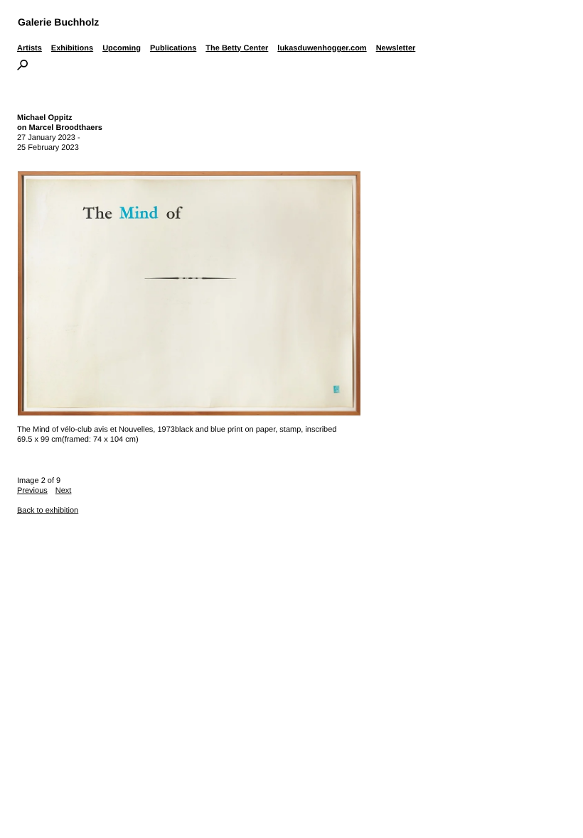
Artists (29, 48)
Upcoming (121, 48)
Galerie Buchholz (58, 22)
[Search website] (22, 67)
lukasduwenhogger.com (321, 48)
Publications (173, 48)
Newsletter (396, 48)
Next (63, 490)
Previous (32, 490)
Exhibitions (72, 48)
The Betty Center (236, 48)
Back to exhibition (47, 510)
